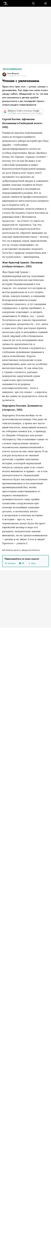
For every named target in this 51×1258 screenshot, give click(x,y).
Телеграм (12, 563)
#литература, (8, 550)
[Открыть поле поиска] (33, 3)
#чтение (36, 550)
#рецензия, (27, 550)
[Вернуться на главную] (5, 3)
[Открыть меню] (45, 3)
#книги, (18, 550)
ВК (23, 563)
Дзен (33, 563)
